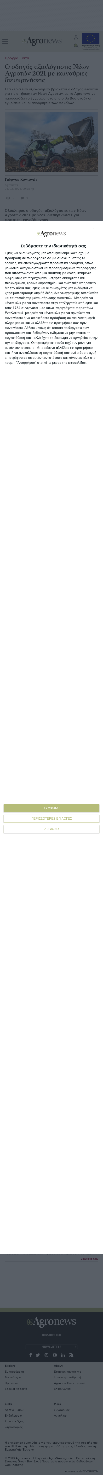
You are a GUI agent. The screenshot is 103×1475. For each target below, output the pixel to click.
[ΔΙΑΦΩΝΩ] (94, 230)
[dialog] (51, 737)
